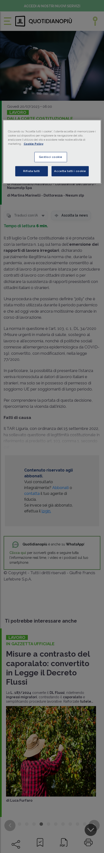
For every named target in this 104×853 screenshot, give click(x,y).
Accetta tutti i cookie (70, 171)
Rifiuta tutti (31, 171)
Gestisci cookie (51, 157)
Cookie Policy (33, 143)
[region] (52, 152)
